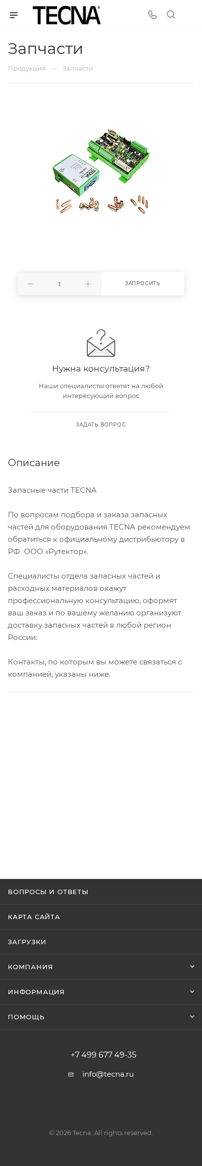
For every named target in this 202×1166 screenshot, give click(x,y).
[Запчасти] (101, 170)
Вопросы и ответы (48, 892)
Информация (36, 992)
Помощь (26, 1017)
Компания (30, 967)
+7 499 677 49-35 (103, 1055)
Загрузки (27, 942)
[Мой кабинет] (189, 15)
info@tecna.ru (108, 1074)
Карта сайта (34, 917)
